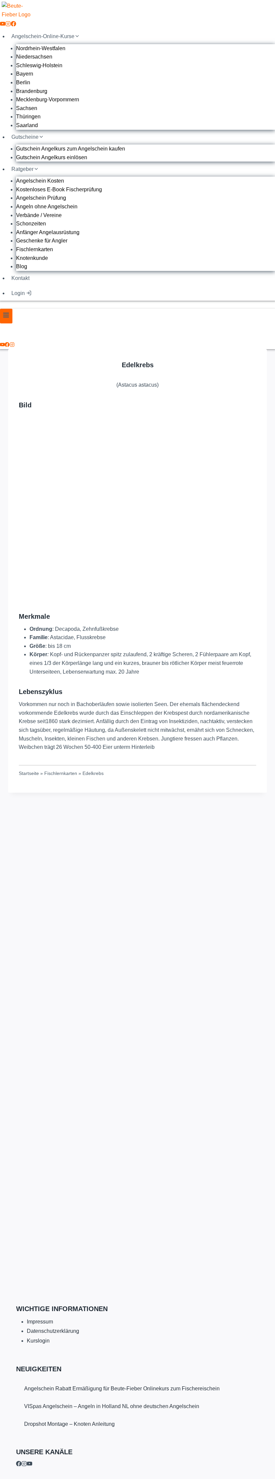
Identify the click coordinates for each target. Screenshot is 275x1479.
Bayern (24, 74)
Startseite (29, 773)
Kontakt (20, 278)
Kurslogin (38, 1341)
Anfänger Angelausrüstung (47, 232)
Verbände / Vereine (39, 215)
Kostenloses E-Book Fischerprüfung (59, 189)
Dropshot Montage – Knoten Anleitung (69, 1424)
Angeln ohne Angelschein (46, 206)
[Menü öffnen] (6, 316)
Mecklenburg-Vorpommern (47, 99)
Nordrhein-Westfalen (40, 48)
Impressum (40, 1321)
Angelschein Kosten (40, 181)
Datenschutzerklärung (53, 1331)
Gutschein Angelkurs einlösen (51, 157)
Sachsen (26, 108)
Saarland (27, 125)
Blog (21, 266)
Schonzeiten (31, 223)
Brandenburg (31, 91)
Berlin (23, 82)
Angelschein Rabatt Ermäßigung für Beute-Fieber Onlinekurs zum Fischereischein (122, 1388)
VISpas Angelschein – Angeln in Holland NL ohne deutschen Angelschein (111, 1406)
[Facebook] (13, 24)
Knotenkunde (32, 258)
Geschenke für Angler (41, 240)
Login (18, 293)
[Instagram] (8, 24)
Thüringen (28, 116)
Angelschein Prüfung (41, 198)
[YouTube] (2, 24)
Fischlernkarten (34, 249)
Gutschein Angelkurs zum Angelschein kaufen (70, 149)
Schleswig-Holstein (39, 65)
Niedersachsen (34, 57)
